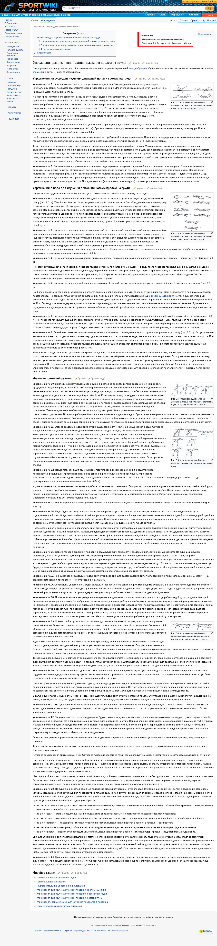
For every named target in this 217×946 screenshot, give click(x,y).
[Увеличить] (211, 102)
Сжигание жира (14, 85)
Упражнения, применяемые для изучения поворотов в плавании (72, 901)
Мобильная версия (120, 931)
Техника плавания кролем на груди (56, 877)
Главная (9, 20)
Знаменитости (14, 72)
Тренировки (12, 59)
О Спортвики (11, 23)
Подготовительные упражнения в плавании (60, 885)
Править (184, 20)
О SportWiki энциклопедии (74, 931)
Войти (213, 1)
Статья (34, 20)
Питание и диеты (15, 50)
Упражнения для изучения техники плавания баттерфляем (69, 897)
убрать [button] (81, 33)
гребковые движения (162, 295)
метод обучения (138, 68)
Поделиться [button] (13, 119)
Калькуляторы (13, 47)
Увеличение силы (15, 92)
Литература (12, 69)
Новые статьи (11, 30)
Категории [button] (13, 42)
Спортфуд (118, 917)
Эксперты (193, 14)
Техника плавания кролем (51, 881)
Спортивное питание (12, 54)
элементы (38, 72)
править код (151, 63)
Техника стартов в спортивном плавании (59, 906)
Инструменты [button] (14, 113)
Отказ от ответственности (98, 931)
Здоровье (11, 65)
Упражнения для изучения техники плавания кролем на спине (71, 889)
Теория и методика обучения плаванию (162, 39)
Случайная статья (13, 33)
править (136, 63)
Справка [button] (12, 107)
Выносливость (14, 95)
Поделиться (204, 34)
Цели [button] (10, 78)
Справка (150, 14)
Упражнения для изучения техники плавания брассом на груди (71, 893)
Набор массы (13, 82)
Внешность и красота (13, 100)
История (211, 20)
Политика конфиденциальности (47, 931)
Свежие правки (12, 36)
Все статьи (10, 26)
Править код (197, 20)
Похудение (12, 89)
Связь (163, 14)
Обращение (177, 14)
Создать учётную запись (195, 1)
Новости (209, 15)
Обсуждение (48, 20)
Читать (173, 20)
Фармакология (14, 62)
